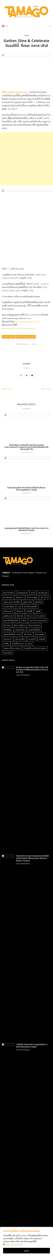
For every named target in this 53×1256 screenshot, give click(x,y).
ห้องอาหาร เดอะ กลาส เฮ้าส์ (26, 337)
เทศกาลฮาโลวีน (20, 639)
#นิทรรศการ (19, 597)
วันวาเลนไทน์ (40, 616)
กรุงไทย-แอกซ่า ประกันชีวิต (11, 602)
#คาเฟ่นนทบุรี (42, 593)
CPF (48, 597)
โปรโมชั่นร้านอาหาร (18, 644)
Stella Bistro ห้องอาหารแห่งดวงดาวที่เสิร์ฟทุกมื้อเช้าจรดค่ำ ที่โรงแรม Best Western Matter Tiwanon (32, 858)
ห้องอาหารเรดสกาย (34, 625)
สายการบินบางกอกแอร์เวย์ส (38, 620)
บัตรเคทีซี (29, 611)
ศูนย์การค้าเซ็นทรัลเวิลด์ (10, 620)
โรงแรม (29, 644)
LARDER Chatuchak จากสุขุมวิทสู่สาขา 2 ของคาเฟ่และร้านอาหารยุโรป (32, 1045)
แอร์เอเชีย (42, 639)
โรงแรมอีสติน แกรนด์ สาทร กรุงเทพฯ (35, 648)
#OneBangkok (23, 593)
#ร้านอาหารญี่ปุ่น (32, 597)
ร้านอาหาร (30, 616)
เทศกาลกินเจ (28, 634)
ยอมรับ (26, 1251)
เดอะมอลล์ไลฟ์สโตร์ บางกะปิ (12, 634)
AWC (42, 597)
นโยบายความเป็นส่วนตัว (14, 1244)
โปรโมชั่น (6, 644)
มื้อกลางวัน (20, 616)
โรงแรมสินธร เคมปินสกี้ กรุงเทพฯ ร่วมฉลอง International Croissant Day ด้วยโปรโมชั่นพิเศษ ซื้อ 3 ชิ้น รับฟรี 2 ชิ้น (26, 447)
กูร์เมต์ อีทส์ (38, 602)
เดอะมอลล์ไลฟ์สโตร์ (34, 630)
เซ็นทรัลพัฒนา (7, 630)
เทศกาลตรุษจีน (39, 634)
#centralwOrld (9, 593)
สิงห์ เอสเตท (7, 625)
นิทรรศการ (20, 611)
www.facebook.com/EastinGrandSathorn (19, 328)
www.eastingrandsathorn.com (27, 321)
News (27, 35)
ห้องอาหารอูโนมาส (19, 625)
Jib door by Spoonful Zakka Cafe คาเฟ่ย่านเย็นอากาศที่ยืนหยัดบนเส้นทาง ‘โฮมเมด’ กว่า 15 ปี (32, 670)
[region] (26, 1241)
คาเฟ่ (19, 607)
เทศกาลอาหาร (7, 639)
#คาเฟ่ (33, 593)
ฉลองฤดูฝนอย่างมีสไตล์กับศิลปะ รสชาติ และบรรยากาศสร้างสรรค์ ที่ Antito (26, 529)
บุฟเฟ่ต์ (37, 611)
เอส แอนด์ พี (32, 639)
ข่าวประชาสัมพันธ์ (8, 337)
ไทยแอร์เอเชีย (7, 653)
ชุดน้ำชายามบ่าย (8, 611)
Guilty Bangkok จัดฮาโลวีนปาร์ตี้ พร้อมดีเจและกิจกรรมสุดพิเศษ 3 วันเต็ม (26, 488)
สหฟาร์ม (23, 620)
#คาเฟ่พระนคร (8, 597)
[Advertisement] (26, 158)
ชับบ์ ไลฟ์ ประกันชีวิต (30, 607)
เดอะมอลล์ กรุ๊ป (20, 630)
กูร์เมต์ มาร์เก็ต (27, 602)
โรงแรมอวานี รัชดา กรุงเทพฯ (12, 648)
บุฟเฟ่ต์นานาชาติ (8, 616)
